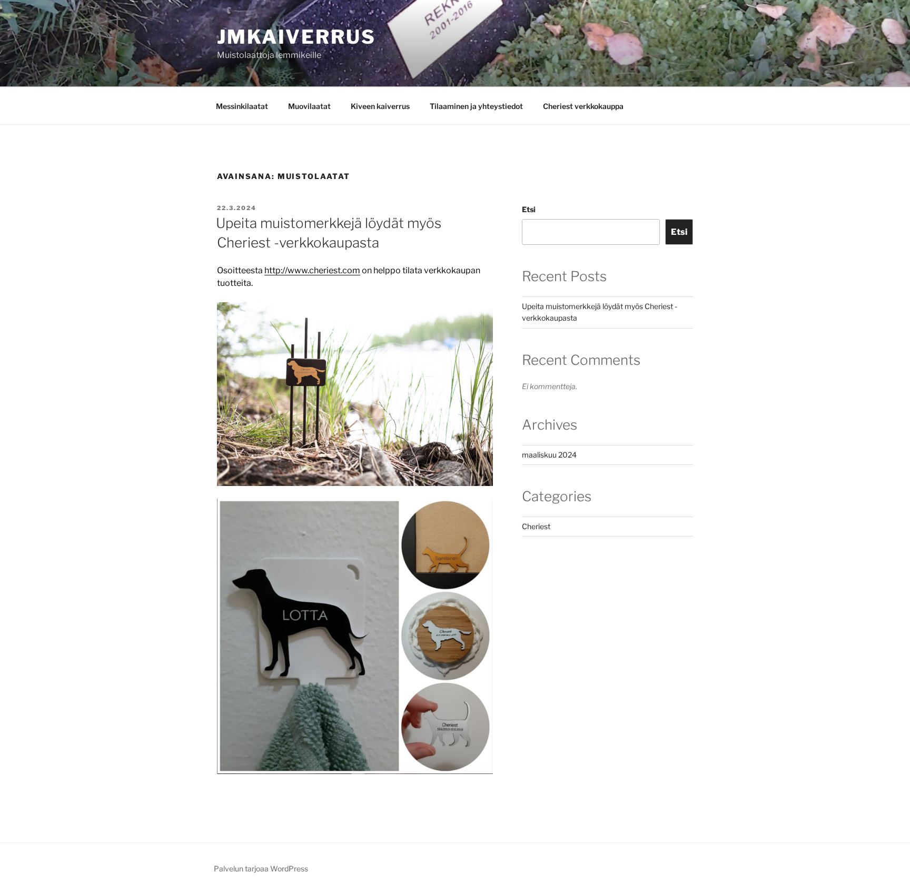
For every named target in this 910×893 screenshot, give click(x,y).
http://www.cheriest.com (312, 270)
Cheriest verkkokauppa (583, 106)
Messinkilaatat (242, 106)
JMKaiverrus (296, 36)
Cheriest (536, 526)
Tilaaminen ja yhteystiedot (476, 106)
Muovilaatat (309, 106)
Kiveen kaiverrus (380, 106)
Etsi (529, 209)
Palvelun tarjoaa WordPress (261, 868)
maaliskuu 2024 (549, 454)
